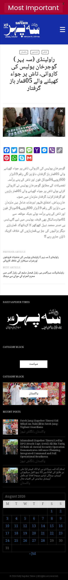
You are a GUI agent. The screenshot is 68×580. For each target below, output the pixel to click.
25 (16, 541)
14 (43, 526)
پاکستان (23, 52)
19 (25, 533)
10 (7, 526)
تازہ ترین (35, 52)
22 (52, 533)
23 (61, 533)
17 (7, 533)
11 (16, 526)
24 (7, 541)
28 (43, 541)
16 (61, 526)
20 (34, 533)
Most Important (33, 7)
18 (16, 533)
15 (52, 526)
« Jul (32, 554)
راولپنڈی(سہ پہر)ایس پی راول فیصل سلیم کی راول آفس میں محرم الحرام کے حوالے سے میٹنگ (33, 275)
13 (34, 526)
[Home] (22, 30)
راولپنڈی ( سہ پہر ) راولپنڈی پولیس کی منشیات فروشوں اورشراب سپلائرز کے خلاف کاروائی (31, 259)
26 (25, 541)
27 (34, 541)
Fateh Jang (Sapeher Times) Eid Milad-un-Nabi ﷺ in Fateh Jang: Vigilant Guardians (39, 424)
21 (43, 533)
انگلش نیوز (27, 431)
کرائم (45, 52)
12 (25, 526)
